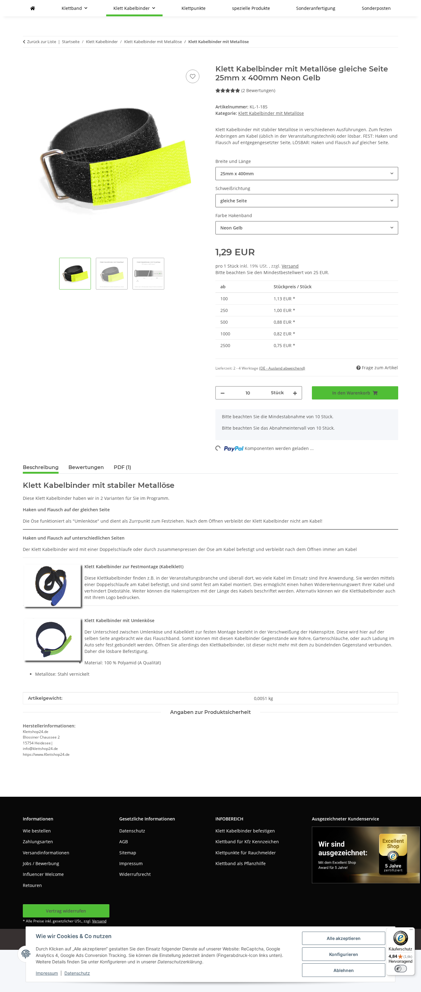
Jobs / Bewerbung (41, 863)
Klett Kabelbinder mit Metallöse (271, 113)
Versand (290, 266)
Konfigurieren (343, 954)
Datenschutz (77, 973)
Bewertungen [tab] (86, 467)
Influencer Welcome (43, 874)
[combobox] (306, 173)
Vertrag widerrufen (66, 911)
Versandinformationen (46, 853)
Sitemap (127, 853)
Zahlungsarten (38, 841)
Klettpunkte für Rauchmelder (245, 853)
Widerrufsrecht (135, 874)
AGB (123, 841)
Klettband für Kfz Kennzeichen (247, 841)
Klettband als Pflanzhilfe (240, 863)
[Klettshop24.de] (33, 8)
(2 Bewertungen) (258, 90)
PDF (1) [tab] (122, 467)
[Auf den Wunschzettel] (192, 76)
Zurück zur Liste (41, 41)
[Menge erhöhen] (295, 393)
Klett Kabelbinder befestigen (245, 831)
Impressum (47, 973)
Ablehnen (343, 970)
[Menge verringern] (222, 393)
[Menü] (411, 931)
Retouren (32, 885)
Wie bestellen (37, 831)
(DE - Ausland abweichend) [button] (282, 368)
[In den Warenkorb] (28, 61)
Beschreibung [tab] (41, 467)
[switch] (400, 968)
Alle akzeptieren (344, 938)
